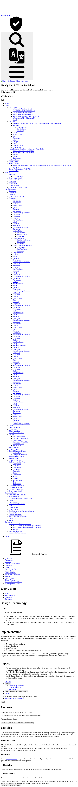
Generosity (16, 471)
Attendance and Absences (17, 495)
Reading (15, 154)
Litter (14, 140)
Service (15, 478)
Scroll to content (6, 15)
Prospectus (12, 182)
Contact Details (14, 185)
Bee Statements (18, 176)
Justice (15, 473)
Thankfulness (17, 480)
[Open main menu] (17, 72)
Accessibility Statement (16, 686)
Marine (15, 136)
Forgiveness (17, 467)
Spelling (15, 156)
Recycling (16, 138)
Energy (15, 142)
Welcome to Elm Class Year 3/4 (23, 112)
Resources (20, 236)
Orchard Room (14, 160)
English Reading (18, 238)
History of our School (16, 180)
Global (15, 143)
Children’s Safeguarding (16, 196)
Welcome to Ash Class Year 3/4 (23, 109)
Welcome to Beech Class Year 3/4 (24, 111)
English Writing (18, 231)
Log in (7, 536)
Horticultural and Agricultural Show (20, 498)
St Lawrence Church (15, 178)
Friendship (16, 469)
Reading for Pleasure (23, 240)
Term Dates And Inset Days (18, 516)
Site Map (8, 682)
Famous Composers (19, 345)
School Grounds (18, 134)
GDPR (11, 425)
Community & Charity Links (18, 187)
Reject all (4, 722)
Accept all (12, 722)
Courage (15, 465)
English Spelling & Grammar (22, 245)
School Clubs (13, 509)
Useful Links (13, 518)
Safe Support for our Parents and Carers (21, 511)
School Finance (14, 449)
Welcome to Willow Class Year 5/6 (24, 118)
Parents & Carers (10, 493)
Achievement (17, 440)
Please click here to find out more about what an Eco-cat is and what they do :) (38, 123)
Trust (14, 482)
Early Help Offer (14, 427)
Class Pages (13, 107)
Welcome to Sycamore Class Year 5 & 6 (26, 116)
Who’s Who (13, 183)
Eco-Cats (12, 122)
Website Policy (13, 689)
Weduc (11, 520)
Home (7, 103)
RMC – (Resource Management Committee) (27, 527)
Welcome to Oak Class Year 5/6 (23, 114)
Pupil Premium (13, 447)
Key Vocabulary (18, 205)
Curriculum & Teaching (20, 442)
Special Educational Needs (17, 451)
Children (7, 105)
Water (15, 132)
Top (3, 702)
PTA (10, 505)
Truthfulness (17, 484)
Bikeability (20, 131)
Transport (16, 125)
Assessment (12, 192)
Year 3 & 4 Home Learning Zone (23, 151)
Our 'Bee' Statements (15, 487)
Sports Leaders (13, 171)
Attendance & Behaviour (21, 438)
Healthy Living (18, 145)
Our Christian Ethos (11, 458)
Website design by (14, 698)
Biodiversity (17, 147)
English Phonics (18, 253)
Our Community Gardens (17, 504)
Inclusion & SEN (18, 444)
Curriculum (12, 198)
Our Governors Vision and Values (20, 524)
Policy (15, 207)
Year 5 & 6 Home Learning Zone (23, 152)
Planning (16, 209)
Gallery (15, 203)
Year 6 (15, 120)
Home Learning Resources (21, 213)
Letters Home (13, 429)
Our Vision (16, 200)
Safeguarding (17, 445)
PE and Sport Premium (16, 433)
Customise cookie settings (25, 722)
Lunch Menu (13, 500)
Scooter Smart (21, 129)
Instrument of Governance (17, 533)
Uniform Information (15, 515)
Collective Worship (15, 460)
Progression (17, 211)
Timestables (17, 158)
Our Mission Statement (16, 485)
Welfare (15, 529)
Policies (11, 435)
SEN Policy (17, 453)
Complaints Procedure (20, 455)
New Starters (13, 502)
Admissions (12, 191)
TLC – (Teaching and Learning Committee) (27, 525)
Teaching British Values (16, 456)
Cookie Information (15, 687)
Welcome (12, 174)
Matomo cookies (11, 759)
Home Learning (14, 496)
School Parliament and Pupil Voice (20, 169)
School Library (14, 163)
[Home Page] (14, 81)
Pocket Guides (13, 162)
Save (18, 785)
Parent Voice (13, 513)
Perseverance (17, 475)
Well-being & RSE (19, 436)
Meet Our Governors (15, 531)
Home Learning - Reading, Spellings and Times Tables (26, 149)
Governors (8, 522)
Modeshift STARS (23, 127)
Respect (15, 476)
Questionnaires (13, 507)
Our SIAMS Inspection (16, 489)
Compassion (17, 464)
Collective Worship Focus (17, 462)
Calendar (12, 194)
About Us (8, 172)
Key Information (10, 189)
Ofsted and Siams (14, 431)
